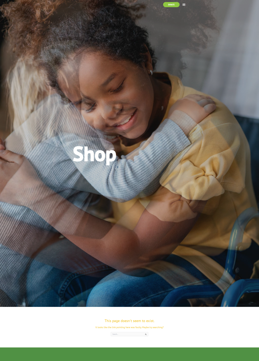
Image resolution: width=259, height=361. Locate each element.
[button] (184, 4)
